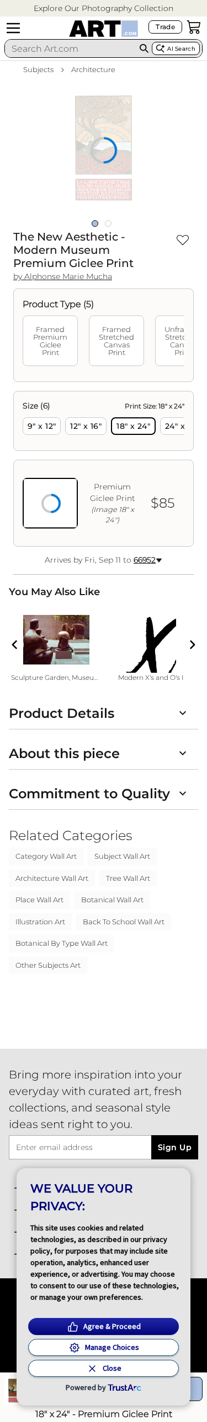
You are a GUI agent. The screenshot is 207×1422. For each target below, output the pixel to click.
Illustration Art (40, 921)
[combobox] (70, 48)
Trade (165, 27)
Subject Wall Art (122, 856)
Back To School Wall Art (123, 921)
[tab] (50, 340)
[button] (103, 8)
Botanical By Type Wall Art (61, 943)
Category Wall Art (46, 856)
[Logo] (103, 28)
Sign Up (175, 1147)
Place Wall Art (39, 899)
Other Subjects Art (48, 965)
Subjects (38, 69)
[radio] (42, 426)
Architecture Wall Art (51, 878)
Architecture (93, 69)
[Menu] (13, 28)
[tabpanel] (103, 468)
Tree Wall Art (128, 878)
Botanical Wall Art (112, 899)
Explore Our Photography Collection (103, 8)
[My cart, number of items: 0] (194, 27)
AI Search (181, 48)
